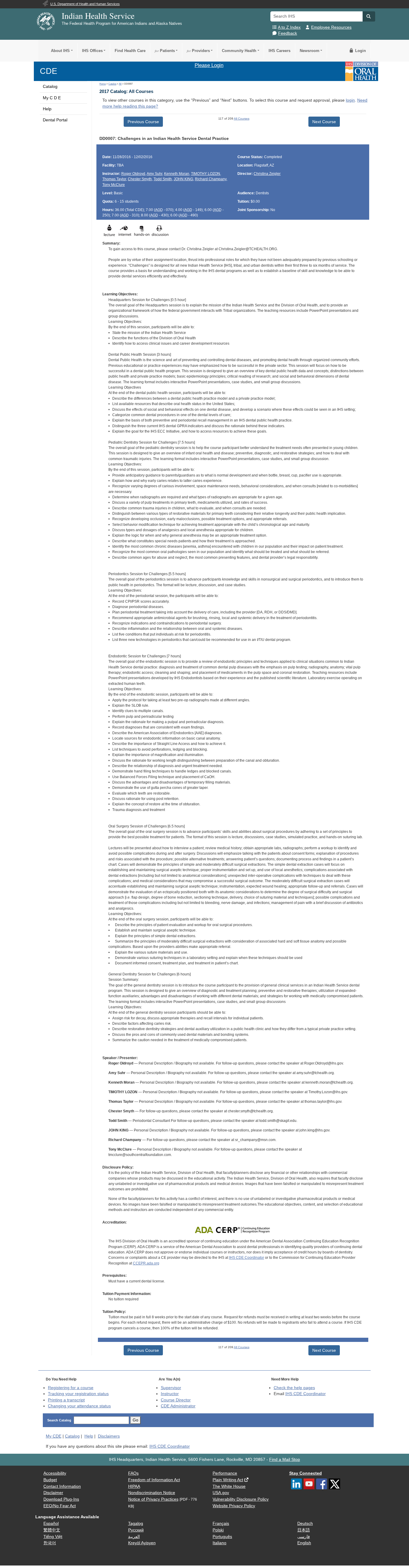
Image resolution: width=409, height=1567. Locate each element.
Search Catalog (59, 1420)
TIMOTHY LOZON (205, 174)
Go (135, 1420)
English (304, 1543)
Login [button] (360, 50)
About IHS (60, 50)
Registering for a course (70, 1388)
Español (51, 1523)
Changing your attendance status (79, 1406)
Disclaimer (53, 1492)
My (53, 1436)
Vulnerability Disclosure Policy (241, 1499)
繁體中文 (51, 1530)
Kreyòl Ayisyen (142, 1543)
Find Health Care (130, 50)
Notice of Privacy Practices (153, 1499)
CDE (48, 71)
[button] (369, 16)
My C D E (52, 98)
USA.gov (221, 1492)
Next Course (324, 121)
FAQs (133, 1473)
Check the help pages (294, 1388)
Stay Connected (305, 1473)
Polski (218, 1530)
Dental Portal (55, 120)
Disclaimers (109, 1436)
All (120, 84)
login (350, 100)
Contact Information (62, 1486)
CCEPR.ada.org (146, 1263)
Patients (165, 50)
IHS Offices (92, 50)
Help (47, 109)
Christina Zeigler (267, 174)
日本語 (303, 1530)
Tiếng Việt (52, 1536)
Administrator (178, 1406)
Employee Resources (331, 27)
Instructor (170, 1394)
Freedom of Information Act (154, 1480)
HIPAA (134, 1486)
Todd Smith (163, 179)
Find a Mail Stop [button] (284, 1459)
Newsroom (309, 50)
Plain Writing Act (228, 1480)
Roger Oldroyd (133, 174)
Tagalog (135, 1523)
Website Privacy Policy (234, 1506)
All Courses (241, 118)
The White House (229, 1486)
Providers (198, 50)
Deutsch (305, 1523)
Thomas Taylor (114, 179)
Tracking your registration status (78, 1394)
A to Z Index (289, 27)
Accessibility (54, 1473)
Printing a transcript (66, 1400)
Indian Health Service (98, 15)
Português (222, 1536)
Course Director (176, 1400)
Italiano (219, 1543)
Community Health (239, 50)
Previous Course (143, 121)
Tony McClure (113, 185)
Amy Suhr (154, 174)
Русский (136, 1530)
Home (102, 84)
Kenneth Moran (176, 174)
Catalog (50, 86)
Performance (225, 1473)
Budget (50, 1480)
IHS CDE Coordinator (246, 1258)
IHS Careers (279, 50)
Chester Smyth (140, 179)
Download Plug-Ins (61, 1499)
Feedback (287, 33)
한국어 (49, 1543)
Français (221, 1523)
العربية (134, 1536)
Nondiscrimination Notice (151, 1492)
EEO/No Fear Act (59, 1506)
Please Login (209, 65)
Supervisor (171, 1388)
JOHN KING (183, 179)
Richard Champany (210, 179)
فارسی (303, 1536)
